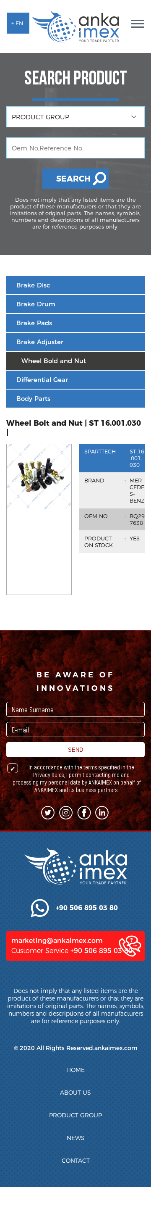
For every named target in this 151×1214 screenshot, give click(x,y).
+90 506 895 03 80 (101, 951)
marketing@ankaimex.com (57, 941)
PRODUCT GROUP (75, 1115)
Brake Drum (35, 304)
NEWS (76, 1138)
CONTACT (76, 1160)
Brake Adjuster (39, 342)
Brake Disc (33, 285)
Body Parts (33, 399)
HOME (75, 1070)
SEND (75, 750)
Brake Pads (34, 323)
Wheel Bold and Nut (53, 361)
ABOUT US (75, 1092)
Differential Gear (42, 380)
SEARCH (73, 179)
